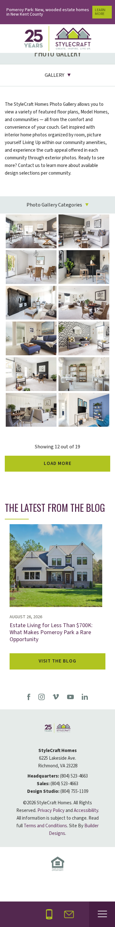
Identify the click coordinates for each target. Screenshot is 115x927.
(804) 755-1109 (74, 791)
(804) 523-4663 (74, 776)
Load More (58, 463)
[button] (69, 914)
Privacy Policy (51, 810)
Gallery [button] (54, 75)
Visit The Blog (57, 661)
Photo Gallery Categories (54, 204)
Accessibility (86, 810)
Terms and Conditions (45, 825)
